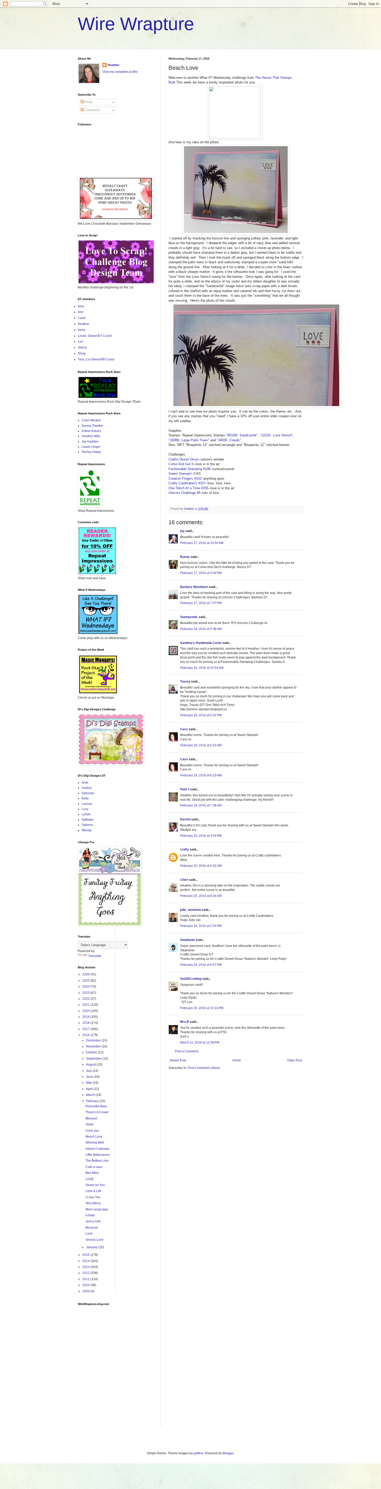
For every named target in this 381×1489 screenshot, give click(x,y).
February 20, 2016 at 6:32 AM (201, 866)
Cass (184, 729)
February (93, 1101)
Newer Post (178, 1060)
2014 (86, 1261)
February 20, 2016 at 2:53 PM (201, 926)
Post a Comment (186, 1051)
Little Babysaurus (98, 1155)
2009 (86, 1291)
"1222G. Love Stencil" (276, 435)
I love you (92, 1130)
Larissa (87, 804)
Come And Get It (181, 464)
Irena (81, 330)
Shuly (82, 353)
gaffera (198, 1453)
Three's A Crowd (97, 1112)
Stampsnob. (189, 617)
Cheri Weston (91, 420)
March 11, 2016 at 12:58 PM (199, 1042)
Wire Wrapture (136, 24)
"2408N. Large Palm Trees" (188, 440)
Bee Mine (92, 1173)
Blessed (91, 1118)
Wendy (86, 830)
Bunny (185, 557)
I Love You (93, 1197)
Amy (81, 306)
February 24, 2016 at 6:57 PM (201, 965)
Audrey (87, 788)
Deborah (88, 793)
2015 (86, 1255)
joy (182, 531)
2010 (86, 1285)
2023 (86, 993)
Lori (80, 341)
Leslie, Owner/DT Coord (95, 336)
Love (89, 1233)
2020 (86, 1011)
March (91, 1095)
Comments (92, 110)
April (89, 1089)
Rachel (185, 819)
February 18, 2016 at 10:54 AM (201, 668)
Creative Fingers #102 (184, 478)
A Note (90, 1215)
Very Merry (93, 1203)
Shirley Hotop (91, 452)
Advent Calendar (97, 1149)
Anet (85, 782)
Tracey (185, 681)
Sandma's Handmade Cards (201, 643)
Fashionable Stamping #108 (189, 469)
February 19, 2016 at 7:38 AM (201, 805)
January (92, 1247)
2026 (86, 974)
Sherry (82, 347)
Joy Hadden (90, 441)
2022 (86, 999)
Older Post (294, 1060)
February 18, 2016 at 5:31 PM (201, 715)
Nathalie (88, 819)
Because (92, 1227)
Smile (90, 1124)
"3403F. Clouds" (228, 440)
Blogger (228, 1453)
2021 (86, 1004)
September (94, 1058)
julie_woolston (190, 910)
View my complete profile (120, 72)
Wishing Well (95, 1142)
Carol (82, 318)
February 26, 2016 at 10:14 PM (201, 1008)
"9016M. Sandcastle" (242, 435)
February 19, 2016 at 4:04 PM (201, 836)
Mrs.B (184, 1022)
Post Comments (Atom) (204, 1068)
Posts (88, 102)
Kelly (85, 798)
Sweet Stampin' (180, 474)
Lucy (85, 809)
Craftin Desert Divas (183, 459)
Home (236, 1060)
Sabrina (87, 825)
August (91, 1064)
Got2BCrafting (190, 979)
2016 (86, 1035)
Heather (113, 65)
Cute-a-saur (94, 1167)
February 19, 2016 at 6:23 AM (201, 775)
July (89, 1071)
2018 (86, 1023)
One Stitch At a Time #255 (188, 488)
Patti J (184, 789)
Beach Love (94, 1136)
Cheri (184, 880)
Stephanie (187, 940)
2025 (86, 980)
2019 (86, 1017)
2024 (86, 986)
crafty (184, 849)
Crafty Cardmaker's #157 (187, 483)
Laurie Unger (91, 447)
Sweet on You (95, 1185)
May (89, 1082)
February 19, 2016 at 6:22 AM (201, 745)
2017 (86, 1029)
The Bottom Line (97, 1160)
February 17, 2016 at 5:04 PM (201, 573)
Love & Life (93, 1191)
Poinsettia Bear (96, 1106)
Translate (94, 956)
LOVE (90, 1179)
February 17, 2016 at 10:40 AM (201, 543)
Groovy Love (94, 1240)
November (94, 1046)
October (92, 1052)
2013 (86, 1267)
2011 (86, 1279)
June (90, 1077)
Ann (80, 312)
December (94, 1040)
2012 (86, 1273)
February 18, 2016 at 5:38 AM (201, 629)
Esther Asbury (91, 431)
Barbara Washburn (194, 587)
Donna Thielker (92, 426)
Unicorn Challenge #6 (184, 493)
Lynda (86, 814)
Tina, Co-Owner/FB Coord (96, 359)
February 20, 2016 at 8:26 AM (201, 896)
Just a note (93, 1221)
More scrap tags (97, 1209)
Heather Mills (91, 436)
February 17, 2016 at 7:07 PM (201, 603)
